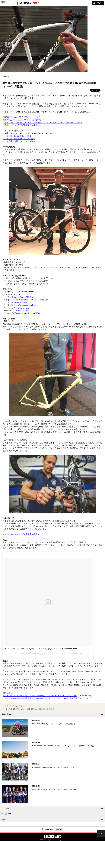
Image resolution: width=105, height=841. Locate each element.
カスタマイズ (25, 709)
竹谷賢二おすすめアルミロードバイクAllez (42, 709)
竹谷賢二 (14, 709)
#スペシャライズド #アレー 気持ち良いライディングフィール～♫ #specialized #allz (41, 649)
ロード (12, 706)
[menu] (101, 833)
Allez (18, 709)
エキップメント (19, 706)
